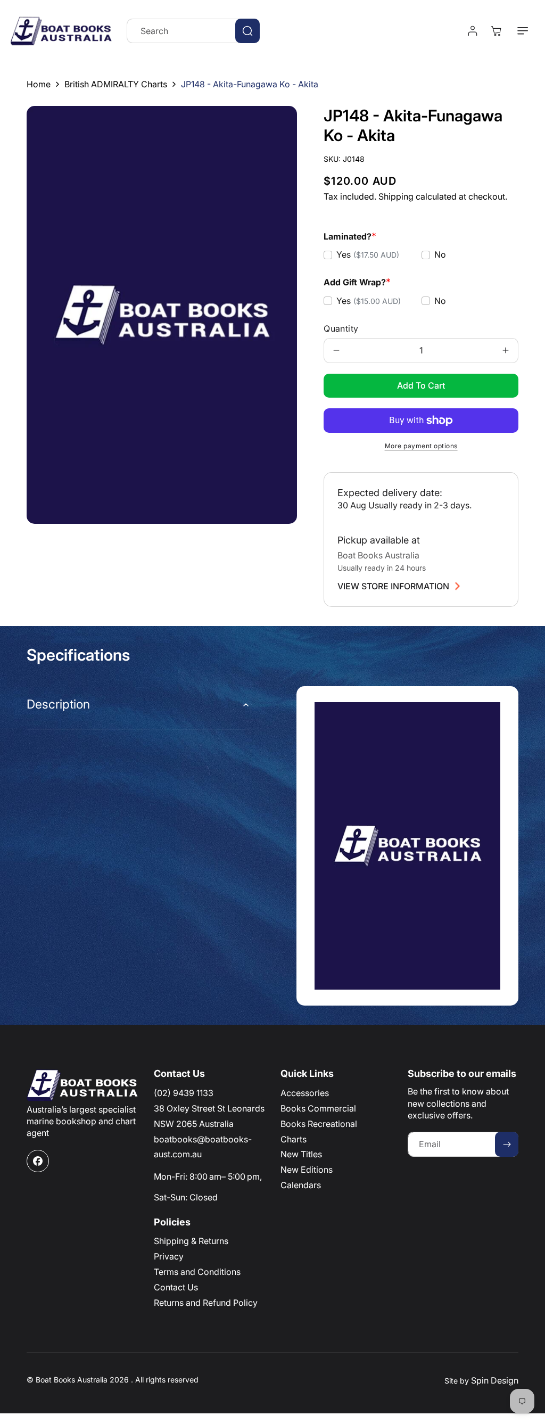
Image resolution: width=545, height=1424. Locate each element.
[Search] (247, 31)
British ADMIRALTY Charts (115, 84)
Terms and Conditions (197, 1271)
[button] (522, 31)
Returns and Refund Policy (206, 1302)
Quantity (341, 328)
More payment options (421, 446)
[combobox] (193, 31)
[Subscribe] (506, 1144)
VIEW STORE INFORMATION (393, 586)
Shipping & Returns (191, 1241)
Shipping (396, 196)
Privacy (169, 1256)
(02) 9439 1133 (183, 1093)
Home (39, 84)
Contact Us (176, 1287)
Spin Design (494, 1380)
